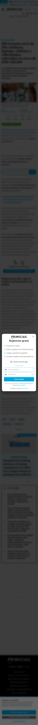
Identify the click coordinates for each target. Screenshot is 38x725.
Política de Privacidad (25, 383)
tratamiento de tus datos (19, 385)
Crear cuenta (19, 379)
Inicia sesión (24, 388)
